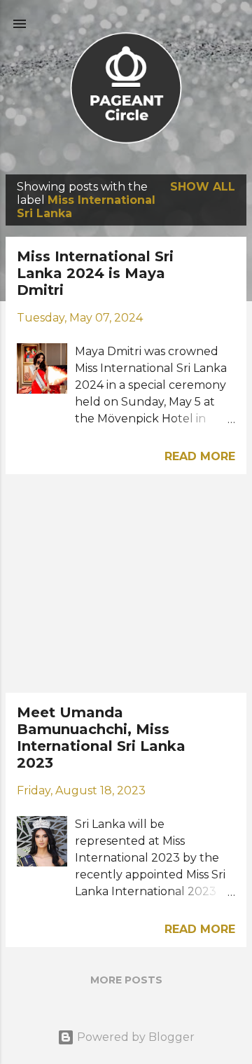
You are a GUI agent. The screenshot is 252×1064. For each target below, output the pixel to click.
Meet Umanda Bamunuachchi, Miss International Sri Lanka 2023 (101, 737)
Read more (199, 456)
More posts (126, 980)
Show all (202, 186)
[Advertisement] (126, 583)
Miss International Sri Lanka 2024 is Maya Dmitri (95, 273)
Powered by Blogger (134, 1037)
